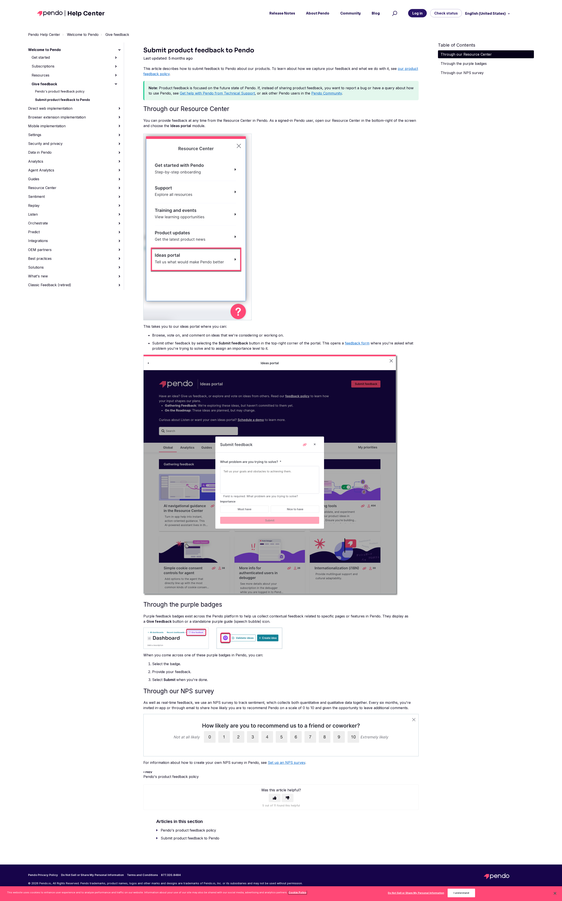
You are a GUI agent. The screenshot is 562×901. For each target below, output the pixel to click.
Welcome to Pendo (83, 34)
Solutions (36, 267)
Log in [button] (417, 13)
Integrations (38, 240)
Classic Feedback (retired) (49, 285)
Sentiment (36, 196)
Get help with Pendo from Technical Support (217, 93)
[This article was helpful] (275, 798)
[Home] (51, 13)
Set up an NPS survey (286, 762)
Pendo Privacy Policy (43, 875)
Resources (40, 75)
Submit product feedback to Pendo (62, 100)
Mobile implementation (47, 126)
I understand (461, 893)
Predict (34, 232)
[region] (281, 893)
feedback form (357, 343)
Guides (33, 179)
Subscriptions (43, 66)
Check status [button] (446, 13)
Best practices (40, 258)
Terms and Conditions (142, 875)
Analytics (35, 161)
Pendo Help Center (44, 34)
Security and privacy (45, 143)
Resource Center (42, 188)
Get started (41, 57)
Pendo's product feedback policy (60, 91)
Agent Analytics (41, 170)
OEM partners (40, 250)
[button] (394, 13)
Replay (34, 205)
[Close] (555, 893)
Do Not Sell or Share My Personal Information (416, 893)
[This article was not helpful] (288, 798)
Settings (34, 135)
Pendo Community (326, 93)
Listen (33, 214)
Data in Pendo (40, 152)
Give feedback (117, 34)
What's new (38, 276)
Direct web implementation (50, 108)
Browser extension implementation (57, 117)
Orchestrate (38, 223)
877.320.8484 (171, 875)
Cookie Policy (297, 892)
